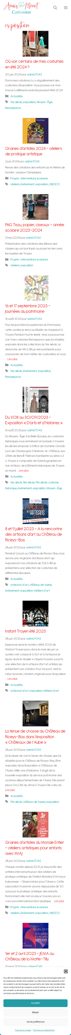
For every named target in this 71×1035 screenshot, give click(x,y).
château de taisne (40, 585)
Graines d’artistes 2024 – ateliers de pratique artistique (33, 151)
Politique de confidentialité (43, 1030)
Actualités (16, 96)
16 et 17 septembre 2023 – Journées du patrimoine (27, 308)
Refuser (35, 1012)
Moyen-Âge (44, 102)
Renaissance (13, 108)
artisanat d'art (19, 585)
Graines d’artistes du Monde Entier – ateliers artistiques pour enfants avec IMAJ (34, 848)
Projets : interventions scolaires (29, 178)
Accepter (35, 1003)
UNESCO (54, 184)
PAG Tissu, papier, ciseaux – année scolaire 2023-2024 (34, 227)
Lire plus (12, 359)
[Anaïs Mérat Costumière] (22, 7)
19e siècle (41, 482)
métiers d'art (42, 591)
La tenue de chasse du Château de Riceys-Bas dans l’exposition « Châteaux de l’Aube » (35, 736)
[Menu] (65, 7)
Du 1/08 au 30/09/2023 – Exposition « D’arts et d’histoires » (34, 420)
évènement (27, 184)
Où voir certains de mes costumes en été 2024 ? (34, 64)
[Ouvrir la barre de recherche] (55, 7)
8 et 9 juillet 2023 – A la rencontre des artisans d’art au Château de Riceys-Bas (33, 534)
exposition (29, 102)
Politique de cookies (23, 1030)
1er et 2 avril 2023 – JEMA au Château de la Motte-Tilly (29, 956)
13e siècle (16, 102)
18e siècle (28, 482)
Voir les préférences (36, 1022)
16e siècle (16, 371)
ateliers (14, 184)
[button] (66, 971)
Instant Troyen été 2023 (25, 631)
